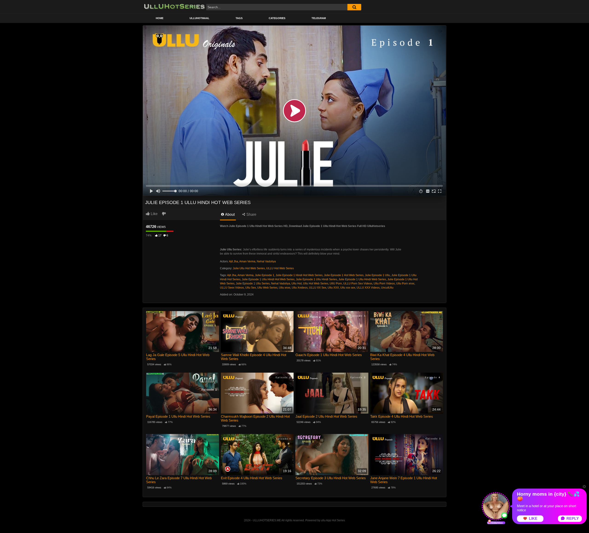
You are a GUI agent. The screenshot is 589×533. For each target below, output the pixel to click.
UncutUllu (387, 287)
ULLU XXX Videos (368, 287)
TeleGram (319, 18)
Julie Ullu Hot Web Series (249, 268)
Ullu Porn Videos (384, 283)
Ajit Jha (233, 261)
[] (354, 7)
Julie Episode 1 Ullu (377, 275)
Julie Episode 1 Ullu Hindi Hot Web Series (268, 279)
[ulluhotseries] (174, 7)
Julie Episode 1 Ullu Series (253, 283)
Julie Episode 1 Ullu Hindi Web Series (362, 279)
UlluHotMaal (199, 18)
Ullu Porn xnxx (405, 283)
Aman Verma (247, 261)
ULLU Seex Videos (232, 287)
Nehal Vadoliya (266, 261)
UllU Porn (336, 283)
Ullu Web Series (267, 287)
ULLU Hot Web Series (280, 268)
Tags (239, 18)
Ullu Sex (250, 287)
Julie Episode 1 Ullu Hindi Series (316, 279)
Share (250, 214)
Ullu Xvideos (300, 287)
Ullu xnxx (284, 287)
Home (159, 18)
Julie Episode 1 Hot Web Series (344, 275)
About (229, 214)
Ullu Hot (297, 283)
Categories (277, 18)
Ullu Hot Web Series (315, 283)
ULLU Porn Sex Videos (357, 283)
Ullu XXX (333, 287)
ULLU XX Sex (317, 287)
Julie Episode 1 (264, 275)
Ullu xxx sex (347, 287)
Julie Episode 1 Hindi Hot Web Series (299, 275)
